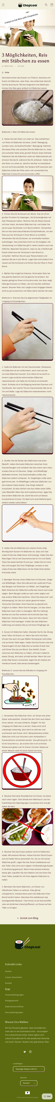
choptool (23, 1097)
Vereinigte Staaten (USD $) (26, 1069)
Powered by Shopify (32, 1097)
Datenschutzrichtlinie (14, 1007)
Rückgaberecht (11, 1001)
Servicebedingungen (14, 1012)
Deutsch (26, 1083)
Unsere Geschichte (13, 977)
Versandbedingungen (14, 995)
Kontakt (8, 983)
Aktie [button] (7, 72)
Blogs (7, 989)
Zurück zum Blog (29, 918)
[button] (3, 5)
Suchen (8, 971)
